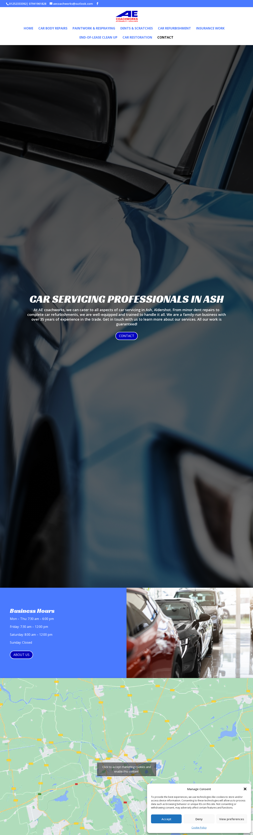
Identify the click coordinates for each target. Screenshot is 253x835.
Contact (165, 38)
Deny (199, 819)
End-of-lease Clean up (98, 38)
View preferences (231, 819)
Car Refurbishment (174, 28)
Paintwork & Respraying (94, 28)
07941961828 (37, 4)
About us (21, 655)
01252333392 (17, 4)
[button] (245, 789)
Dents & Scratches (136, 28)
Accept (166, 819)
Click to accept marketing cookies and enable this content (126, 769)
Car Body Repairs (52, 28)
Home (28, 28)
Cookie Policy (199, 827)
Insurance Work (210, 28)
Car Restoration (137, 38)
